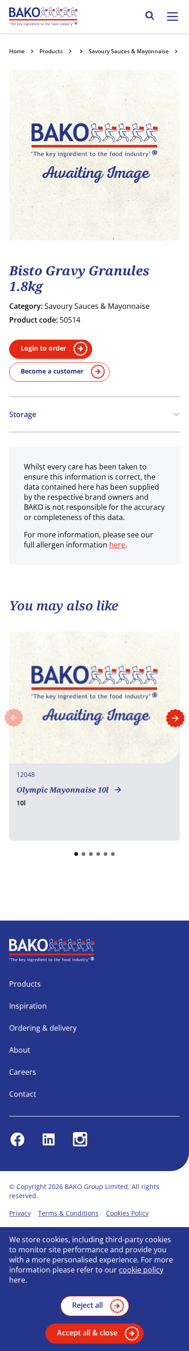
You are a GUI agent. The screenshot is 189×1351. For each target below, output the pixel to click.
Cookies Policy (127, 1213)
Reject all (87, 1305)
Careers (22, 1072)
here (117, 545)
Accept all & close (87, 1333)
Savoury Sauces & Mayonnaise (129, 51)
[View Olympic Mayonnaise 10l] (94, 736)
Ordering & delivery (43, 1028)
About (19, 1050)
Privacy (20, 1213)
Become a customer (52, 371)
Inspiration (28, 1006)
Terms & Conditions (68, 1213)
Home (17, 51)
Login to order (43, 348)
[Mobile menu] (172, 17)
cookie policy (141, 1270)
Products (51, 51)
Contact (22, 1094)
